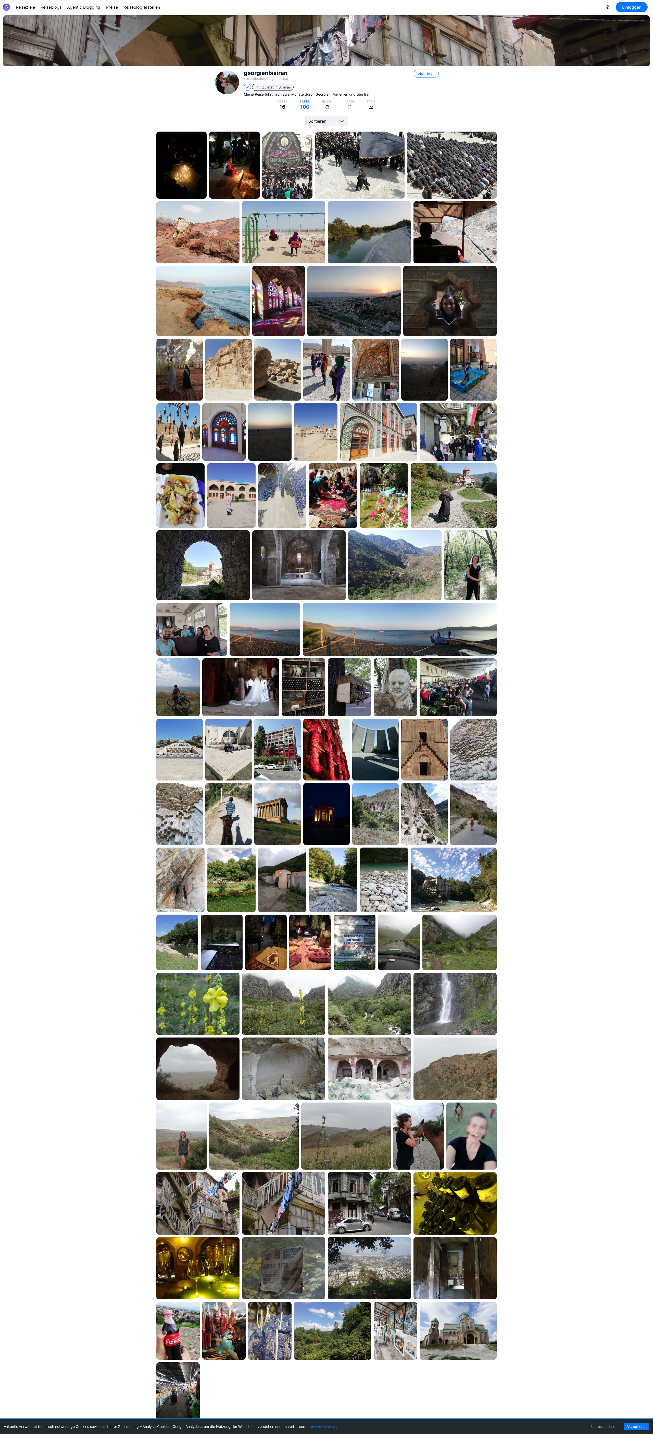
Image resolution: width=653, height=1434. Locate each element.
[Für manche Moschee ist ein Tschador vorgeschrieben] (231, 495)
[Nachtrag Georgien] (424, 814)
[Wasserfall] (455, 1004)
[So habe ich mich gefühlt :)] (471, 1136)
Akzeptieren (636, 1426)
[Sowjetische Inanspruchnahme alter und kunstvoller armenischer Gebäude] (283, 1268)
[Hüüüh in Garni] (228, 814)
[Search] (608, 7)
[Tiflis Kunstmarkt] (395, 1331)
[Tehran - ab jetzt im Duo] (378, 432)
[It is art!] (178, 432)
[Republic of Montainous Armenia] (454, 495)
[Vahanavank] (203, 565)
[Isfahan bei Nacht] (424, 370)
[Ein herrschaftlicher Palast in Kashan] (224, 432)
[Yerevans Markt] (458, 687)
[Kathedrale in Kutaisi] (458, 1331)
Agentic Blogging (83, 7)
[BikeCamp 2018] (191, 629)
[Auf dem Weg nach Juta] (399, 942)
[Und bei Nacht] (326, 814)
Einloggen (631, 7)
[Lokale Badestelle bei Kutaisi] (177, 942)
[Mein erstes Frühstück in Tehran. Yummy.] (180, 495)
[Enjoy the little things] (349, 687)
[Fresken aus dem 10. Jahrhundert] (283, 1069)
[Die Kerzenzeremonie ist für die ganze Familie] (234, 165)
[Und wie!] (326, 750)
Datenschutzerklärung (322, 1427)
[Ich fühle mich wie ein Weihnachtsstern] (450, 301)
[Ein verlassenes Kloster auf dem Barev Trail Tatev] (299, 565)
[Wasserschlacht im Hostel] (473, 370)
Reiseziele (25, 7)
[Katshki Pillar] (332, 1331)
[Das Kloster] (254, 1136)
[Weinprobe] (198, 1268)
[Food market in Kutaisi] (178, 1391)
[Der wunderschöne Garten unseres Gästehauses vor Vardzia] (231, 880)
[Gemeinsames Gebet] (452, 165)
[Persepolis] (277, 370)
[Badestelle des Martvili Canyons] (333, 880)
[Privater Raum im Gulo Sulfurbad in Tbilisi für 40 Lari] (222, 942)
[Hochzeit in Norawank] (240, 687)
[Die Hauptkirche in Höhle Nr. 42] (369, 1069)
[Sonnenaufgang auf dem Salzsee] (270, 432)
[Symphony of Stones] (473, 750)
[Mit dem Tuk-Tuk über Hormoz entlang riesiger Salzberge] (455, 232)
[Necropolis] (228, 370)
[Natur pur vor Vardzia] (375, 814)
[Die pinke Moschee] (278, 301)
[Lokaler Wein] (178, 1331)
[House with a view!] (454, 880)
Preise (112, 7)
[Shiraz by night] (354, 301)
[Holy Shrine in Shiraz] (179, 370)
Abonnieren (426, 73)
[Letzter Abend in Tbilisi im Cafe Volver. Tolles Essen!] (266, 942)
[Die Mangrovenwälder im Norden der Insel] (369, 232)
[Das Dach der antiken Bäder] (315, 432)
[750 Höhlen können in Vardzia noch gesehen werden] (473, 814)
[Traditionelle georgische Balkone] (198, 1203)
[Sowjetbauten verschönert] (277, 750)
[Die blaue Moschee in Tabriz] (282, 495)
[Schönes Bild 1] (198, 1004)
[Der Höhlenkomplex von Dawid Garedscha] (455, 1069)
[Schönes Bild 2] (283, 1004)
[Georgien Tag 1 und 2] (224, 1331)
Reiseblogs (51, 7)
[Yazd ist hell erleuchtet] (181, 165)
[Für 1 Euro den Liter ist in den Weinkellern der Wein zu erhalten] (455, 1203)
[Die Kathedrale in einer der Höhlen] (180, 880)
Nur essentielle (603, 1426)
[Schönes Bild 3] (369, 1004)
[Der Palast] (375, 370)
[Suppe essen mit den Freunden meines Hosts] (333, 495)
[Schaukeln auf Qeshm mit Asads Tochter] (283, 232)
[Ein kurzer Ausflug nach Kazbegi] (459, 942)
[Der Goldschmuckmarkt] (458, 432)
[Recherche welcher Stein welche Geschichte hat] (326, 370)
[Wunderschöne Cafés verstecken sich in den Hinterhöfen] (384, 495)
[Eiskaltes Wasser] (384, 880)
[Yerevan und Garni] (303, 687)
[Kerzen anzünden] (270, 1331)
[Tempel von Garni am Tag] (277, 814)
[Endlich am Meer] (203, 301)
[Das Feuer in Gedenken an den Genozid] (375, 750)
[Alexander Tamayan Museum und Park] (179, 750)
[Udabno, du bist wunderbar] (198, 1069)
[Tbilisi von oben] (369, 1268)
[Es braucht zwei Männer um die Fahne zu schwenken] (360, 165)
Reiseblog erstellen (141, 7)
